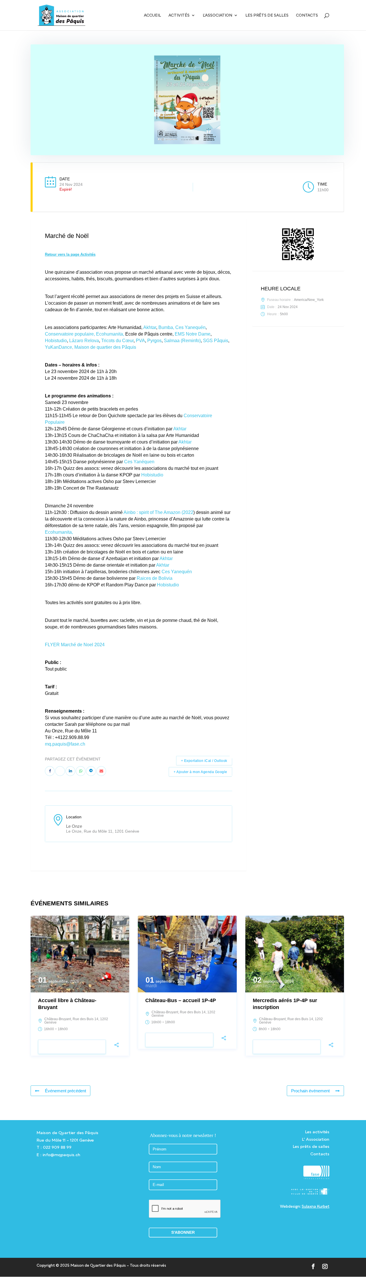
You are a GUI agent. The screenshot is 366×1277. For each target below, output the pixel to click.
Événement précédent (65, 1090)
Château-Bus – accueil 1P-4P (180, 1000)
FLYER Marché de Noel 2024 (75, 644)
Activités (179, 15)
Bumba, (166, 327)
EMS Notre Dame (192, 334)
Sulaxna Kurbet (315, 1206)
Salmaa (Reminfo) (182, 340)
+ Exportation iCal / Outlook (204, 761)
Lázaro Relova (83, 340)
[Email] (101, 771)
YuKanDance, (59, 347)
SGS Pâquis (215, 340)
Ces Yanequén (190, 327)
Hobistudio (56, 340)
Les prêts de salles (267, 15)
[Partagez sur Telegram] (91, 771)
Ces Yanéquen (139, 461)
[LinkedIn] (70, 771)
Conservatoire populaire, (70, 334)
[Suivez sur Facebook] (313, 1266)
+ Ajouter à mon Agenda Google (200, 772)
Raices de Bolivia (154, 578)
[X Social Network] (60, 771)
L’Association (217, 15)
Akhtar (149, 327)
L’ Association (315, 1139)
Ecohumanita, (110, 334)
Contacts (307, 15)
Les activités (317, 1131)
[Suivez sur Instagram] (325, 1266)
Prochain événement (310, 1090)
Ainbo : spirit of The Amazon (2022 (158, 512)
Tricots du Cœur (117, 340)
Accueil (152, 15)
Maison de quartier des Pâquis (105, 347)
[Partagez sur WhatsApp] (80, 771)
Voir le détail (72, 1047)
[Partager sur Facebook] (50, 771)
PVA (140, 340)
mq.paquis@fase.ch (65, 744)
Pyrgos (154, 340)
